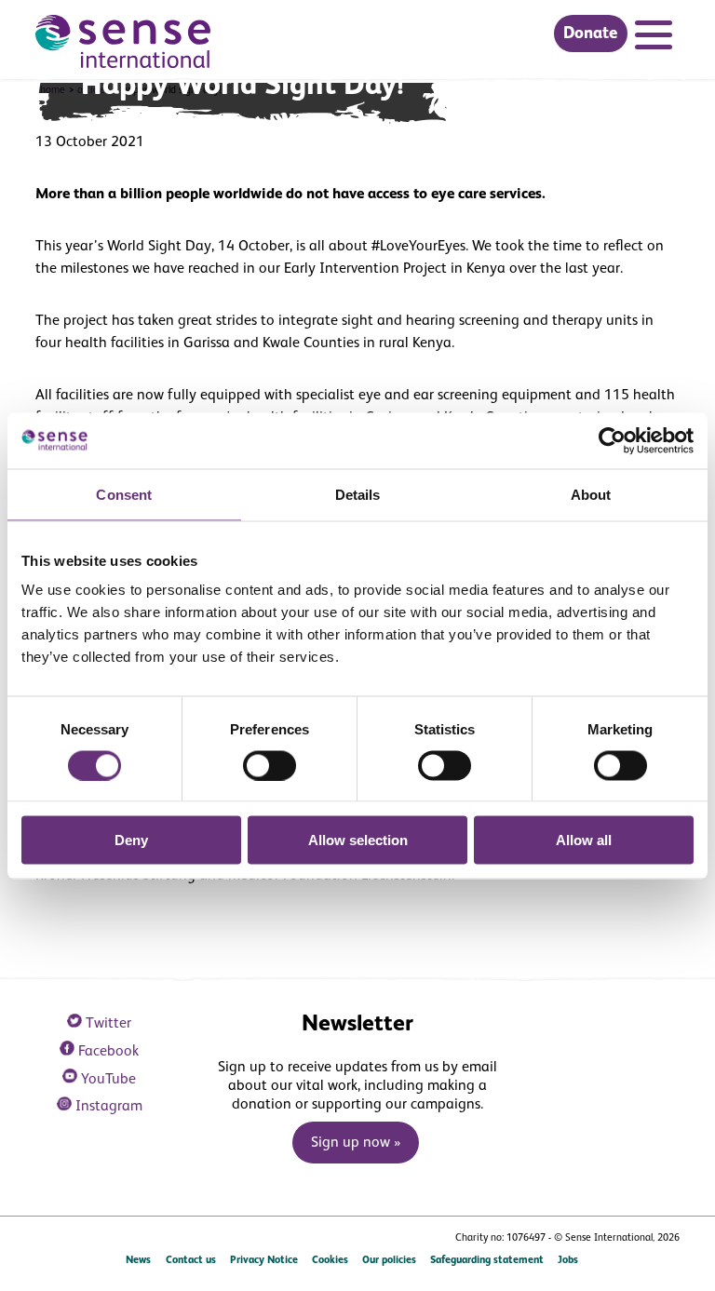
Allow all (584, 840)
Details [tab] (358, 494)
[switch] (269, 765)
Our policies (389, 1260)
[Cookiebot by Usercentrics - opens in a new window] (612, 440)
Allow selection (358, 840)
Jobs (568, 1260)
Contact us (191, 1260)
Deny (131, 840)
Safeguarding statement (487, 1260)
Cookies (330, 1260)
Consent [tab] (124, 494)
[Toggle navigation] (657, 38)
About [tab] (591, 494)
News (138, 1260)
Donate (590, 33)
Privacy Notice (264, 1260)
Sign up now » (355, 1143)
